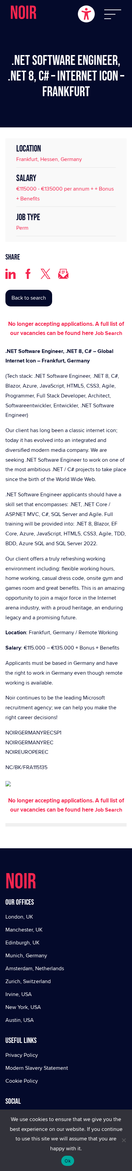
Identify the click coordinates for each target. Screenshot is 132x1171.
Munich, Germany (26, 955)
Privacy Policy (21, 1055)
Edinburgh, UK (22, 942)
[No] (123, 1140)
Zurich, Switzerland (28, 981)
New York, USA (23, 1007)
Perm (22, 228)
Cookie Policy (21, 1081)
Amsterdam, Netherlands (34, 968)
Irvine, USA (18, 994)
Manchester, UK (24, 930)
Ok (68, 1161)
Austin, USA (19, 1020)
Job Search (108, 333)
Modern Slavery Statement (36, 1068)
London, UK (19, 917)
